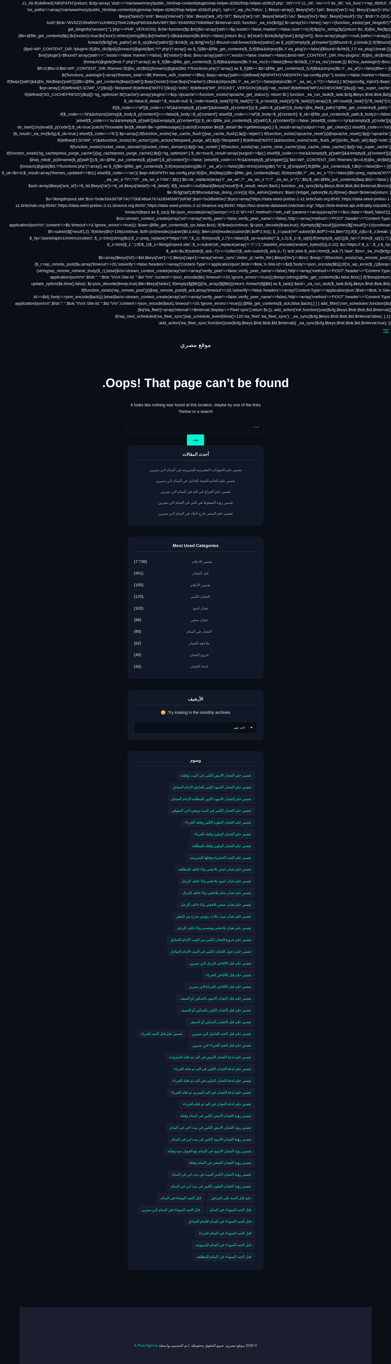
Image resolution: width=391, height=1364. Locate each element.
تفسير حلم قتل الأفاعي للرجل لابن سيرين (220, 963)
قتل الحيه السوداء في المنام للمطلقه (224, 1257)
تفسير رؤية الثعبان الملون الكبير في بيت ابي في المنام (211, 1186)
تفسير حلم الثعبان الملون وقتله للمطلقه (221, 846)
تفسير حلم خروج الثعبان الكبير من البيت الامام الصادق (211, 940)
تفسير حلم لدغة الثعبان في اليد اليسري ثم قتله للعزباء (211, 1092)
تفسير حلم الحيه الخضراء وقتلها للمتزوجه (220, 857)
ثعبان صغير (199, 620)
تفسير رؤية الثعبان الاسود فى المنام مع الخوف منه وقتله (209, 1151)
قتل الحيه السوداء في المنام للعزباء (225, 1233)
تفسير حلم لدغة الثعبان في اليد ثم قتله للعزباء (217, 1104)
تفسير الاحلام (202, 562)
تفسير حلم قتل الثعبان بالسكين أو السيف (220, 1022)
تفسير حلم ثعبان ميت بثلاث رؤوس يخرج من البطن (213, 916)
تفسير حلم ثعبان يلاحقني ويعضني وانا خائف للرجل (214, 928)
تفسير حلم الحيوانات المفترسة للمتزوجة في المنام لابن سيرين (196, 470)
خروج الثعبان (199, 655)
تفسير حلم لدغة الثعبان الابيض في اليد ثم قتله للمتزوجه (210, 1057)
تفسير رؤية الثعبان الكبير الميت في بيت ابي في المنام (211, 1174)
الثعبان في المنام (199, 631)
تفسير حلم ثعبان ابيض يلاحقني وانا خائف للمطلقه (214, 869)
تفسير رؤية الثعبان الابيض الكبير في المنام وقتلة (215, 1116)
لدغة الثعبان (199, 666)
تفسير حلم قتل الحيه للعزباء (161, 1034)
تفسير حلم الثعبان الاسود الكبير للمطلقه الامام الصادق (211, 799)
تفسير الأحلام (200, 585)
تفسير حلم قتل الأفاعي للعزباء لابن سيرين (220, 986)
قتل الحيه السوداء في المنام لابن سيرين (170, 1210)
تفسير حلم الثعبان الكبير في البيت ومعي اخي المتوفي (211, 810)
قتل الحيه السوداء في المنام (230, 1210)
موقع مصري (195, 345)
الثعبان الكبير (200, 596)
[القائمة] (386, 331)
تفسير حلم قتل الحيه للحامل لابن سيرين (221, 1034)
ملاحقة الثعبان (199, 643)
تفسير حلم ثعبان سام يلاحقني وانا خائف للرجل (216, 893)
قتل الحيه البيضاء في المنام (181, 1198)
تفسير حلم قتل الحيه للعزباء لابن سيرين (221, 1045)
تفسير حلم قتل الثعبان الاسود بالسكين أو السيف (215, 998)
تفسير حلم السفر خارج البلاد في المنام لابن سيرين (195, 513)
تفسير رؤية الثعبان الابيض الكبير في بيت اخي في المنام (210, 1127)
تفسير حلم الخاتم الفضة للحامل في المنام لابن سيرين (195, 481)
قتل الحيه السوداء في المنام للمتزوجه (223, 1245)
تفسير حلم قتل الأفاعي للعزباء (228, 975)
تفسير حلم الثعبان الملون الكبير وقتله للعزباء (218, 822)
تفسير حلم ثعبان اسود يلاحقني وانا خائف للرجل (216, 881)
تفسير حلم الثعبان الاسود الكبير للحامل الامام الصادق (212, 787)
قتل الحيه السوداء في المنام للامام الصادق (219, 1221)
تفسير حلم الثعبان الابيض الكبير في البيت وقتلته (215, 775)
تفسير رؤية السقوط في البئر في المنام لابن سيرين (195, 502)
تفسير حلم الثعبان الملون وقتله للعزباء (222, 834)
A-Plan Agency (146, 1345)
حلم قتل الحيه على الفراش (231, 1198)
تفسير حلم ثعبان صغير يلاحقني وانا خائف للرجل (216, 904)
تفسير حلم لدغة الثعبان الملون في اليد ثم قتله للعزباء (211, 1080)
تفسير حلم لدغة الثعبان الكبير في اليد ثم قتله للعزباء (212, 1069)
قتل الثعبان (200, 573)
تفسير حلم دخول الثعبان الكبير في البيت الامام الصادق (211, 951)
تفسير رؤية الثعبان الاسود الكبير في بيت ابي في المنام (211, 1139)
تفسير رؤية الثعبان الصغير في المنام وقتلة (220, 1162)
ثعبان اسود (200, 608)
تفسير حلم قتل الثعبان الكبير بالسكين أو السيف (216, 1010)
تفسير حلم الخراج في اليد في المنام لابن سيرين (195, 492)
